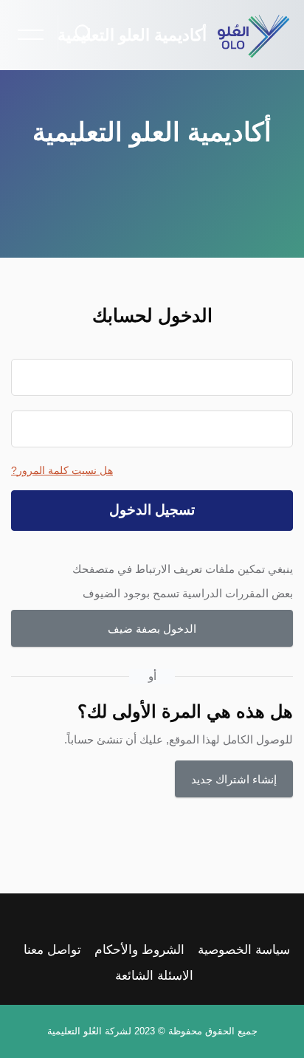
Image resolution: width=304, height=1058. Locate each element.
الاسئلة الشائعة (154, 976)
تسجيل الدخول (152, 510)
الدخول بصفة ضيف (152, 628)
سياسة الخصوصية (244, 950)
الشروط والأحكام (139, 950)
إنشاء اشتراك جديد (234, 779)
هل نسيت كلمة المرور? (62, 470)
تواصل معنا (52, 950)
